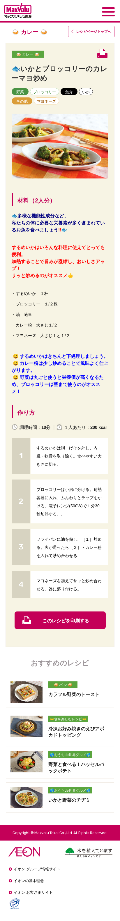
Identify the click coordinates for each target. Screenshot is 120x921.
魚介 (69, 92)
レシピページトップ (93, 32)
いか (86, 92)
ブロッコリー (44, 92)
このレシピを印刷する (66, 620)
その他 (22, 101)
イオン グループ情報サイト (37, 869)
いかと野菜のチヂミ (69, 800)
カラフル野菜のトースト (74, 694)
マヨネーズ (46, 101)
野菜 (20, 92)
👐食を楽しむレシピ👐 (68, 719)
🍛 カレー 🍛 (27, 54)
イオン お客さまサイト (33, 892)
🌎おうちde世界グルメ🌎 (70, 755)
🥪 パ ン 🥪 (63, 685)
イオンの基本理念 (29, 881)
